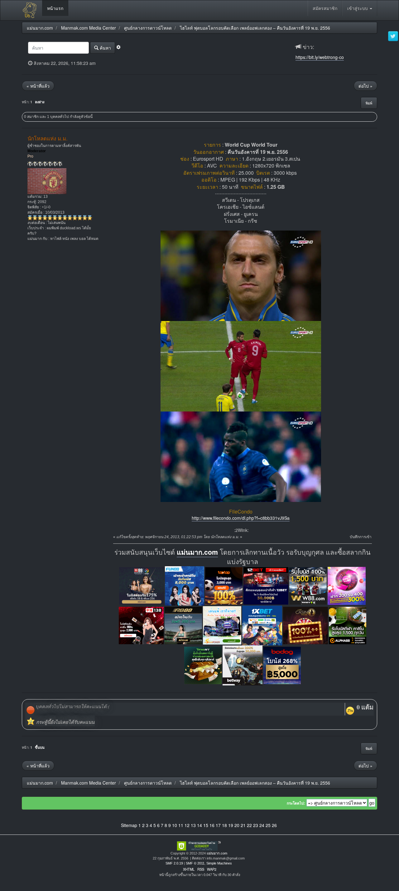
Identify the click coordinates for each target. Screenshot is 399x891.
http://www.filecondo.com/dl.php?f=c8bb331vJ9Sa (241, 518)
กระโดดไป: (296, 803)
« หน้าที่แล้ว (38, 86)
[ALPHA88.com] (347, 624)
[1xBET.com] (262, 624)
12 (187, 825)
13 (193, 825)
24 (261, 825)
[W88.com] (308, 585)
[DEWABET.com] (203, 664)
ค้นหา (105, 48)
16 (211, 825)
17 (218, 825)
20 (236, 825)
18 (224, 825)
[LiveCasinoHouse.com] (305, 624)
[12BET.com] (265, 585)
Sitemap (129, 825)
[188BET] (224, 585)
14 (199, 825)
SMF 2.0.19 (174, 863)
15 (205, 825)
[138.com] (141, 624)
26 (274, 825)
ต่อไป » (365, 86)
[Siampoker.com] (222, 624)
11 (180, 825)
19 (230, 825)
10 (174, 825)
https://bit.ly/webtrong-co (320, 57)
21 (243, 825)
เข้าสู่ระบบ (358, 8)
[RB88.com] (183, 624)
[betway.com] (242, 664)
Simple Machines (219, 863)
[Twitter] (393, 36)
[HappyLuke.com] (347, 585)
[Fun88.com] (184, 585)
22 (249, 825)
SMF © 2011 (195, 863)
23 (255, 825)
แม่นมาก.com (197, 552)
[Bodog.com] (282, 664)
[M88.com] (141, 585)
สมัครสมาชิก (325, 8)
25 (268, 825)
